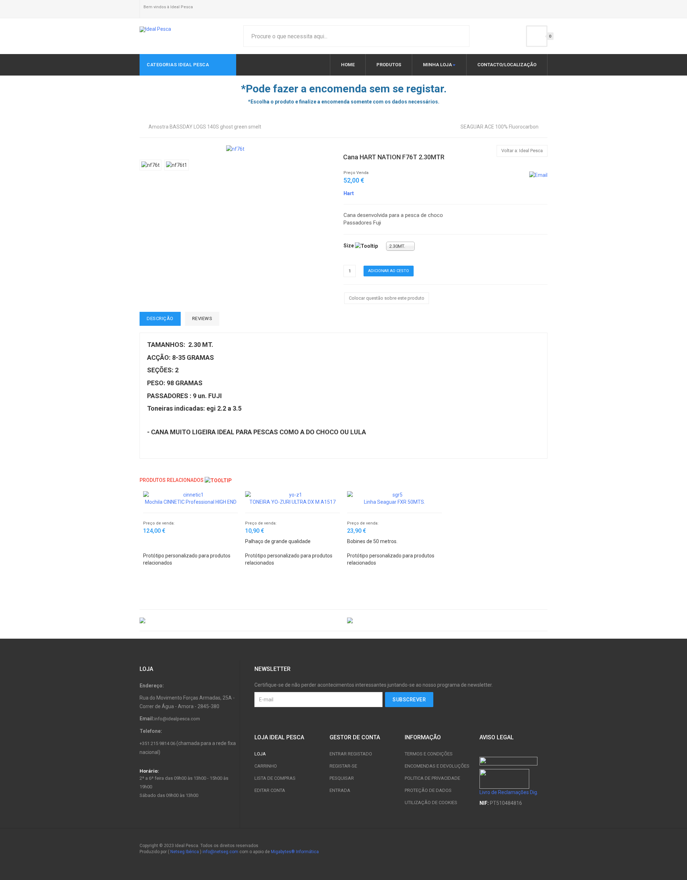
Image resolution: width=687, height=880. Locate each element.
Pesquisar (342, 778)
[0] (536, 36)
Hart (349, 193)
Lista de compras (275, 778)
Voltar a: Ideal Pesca (522, 150)
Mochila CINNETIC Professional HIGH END (191, 502)
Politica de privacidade (432, 778)
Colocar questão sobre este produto (386, 298)
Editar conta (269, 790)
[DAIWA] (240, 620)
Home (348, 64)
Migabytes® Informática (295, 851)
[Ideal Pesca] (155, 29)
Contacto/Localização (506, 64)
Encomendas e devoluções (437, 766)
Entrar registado (351, 753)
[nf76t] (235, 148)
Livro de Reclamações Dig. (508, 792)
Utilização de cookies (431, 802)
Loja (260, 753)
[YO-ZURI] (447, 620)
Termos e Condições (429, 753)
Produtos (388, 64)
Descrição (160, 318)
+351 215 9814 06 (157, 743)
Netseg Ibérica (184, 851)
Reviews (202, 318)
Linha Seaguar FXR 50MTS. (394, 502)
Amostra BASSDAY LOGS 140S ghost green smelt (204, 127)
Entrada (340, 790)
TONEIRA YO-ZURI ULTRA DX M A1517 (292, 502)
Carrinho (265, 766)
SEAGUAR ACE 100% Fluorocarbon (500, 127)
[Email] (538, 175)
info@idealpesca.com (177, 718)
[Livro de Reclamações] (504, 778)
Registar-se (343, 766)
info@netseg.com (220, 851)
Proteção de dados (428, 790)
